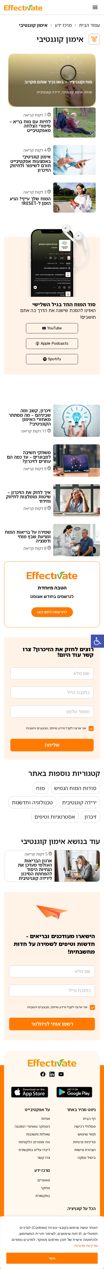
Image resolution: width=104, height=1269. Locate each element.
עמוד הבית (89, 25)
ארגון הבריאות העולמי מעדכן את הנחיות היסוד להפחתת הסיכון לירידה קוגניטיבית (35, 869)
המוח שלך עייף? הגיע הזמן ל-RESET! (30, 201)
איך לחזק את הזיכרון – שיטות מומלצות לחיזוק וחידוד (28, 496)
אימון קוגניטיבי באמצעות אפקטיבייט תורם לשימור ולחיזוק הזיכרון (30, 163)
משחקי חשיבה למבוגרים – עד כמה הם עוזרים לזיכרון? (29, 456)
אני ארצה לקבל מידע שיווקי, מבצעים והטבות (56, 728)
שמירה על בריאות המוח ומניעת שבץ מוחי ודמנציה (28, 536)
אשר (52, 1258)
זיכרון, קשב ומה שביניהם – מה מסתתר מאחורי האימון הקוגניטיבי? (30, 417)
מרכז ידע (63, 25)
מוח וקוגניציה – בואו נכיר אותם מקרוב (58, 81)
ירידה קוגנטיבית (48, 92)
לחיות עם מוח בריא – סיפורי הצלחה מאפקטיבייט (30, 125)
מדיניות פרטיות (86, 1245)
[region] (52, 1242)
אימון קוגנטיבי (72, 92)
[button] (97, 641)
